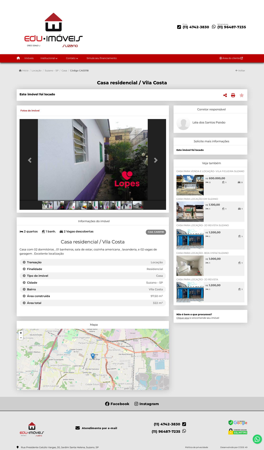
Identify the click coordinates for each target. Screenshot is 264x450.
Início (25, 70)
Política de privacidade (196, 447)
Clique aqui (182, 317)
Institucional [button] (47, 58)
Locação (37, 70)
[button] (31, 160)
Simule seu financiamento (102, 58)
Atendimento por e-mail (99, 428)
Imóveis (28, 58)
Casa (64, 70)
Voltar (241, 70)
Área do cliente (231, 58)
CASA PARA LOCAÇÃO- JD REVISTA (197, 279)
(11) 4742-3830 (196, 27)
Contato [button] (70, 58)
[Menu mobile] (18, 58)
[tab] (30, 111)
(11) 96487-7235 (231, 27)
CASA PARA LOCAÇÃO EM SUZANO (197, 198)
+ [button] (21, 333)
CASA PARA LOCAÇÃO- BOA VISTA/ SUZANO (202, 253)
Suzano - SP (51, 70)
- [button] (21, 337)
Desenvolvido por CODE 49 (233, 447)
